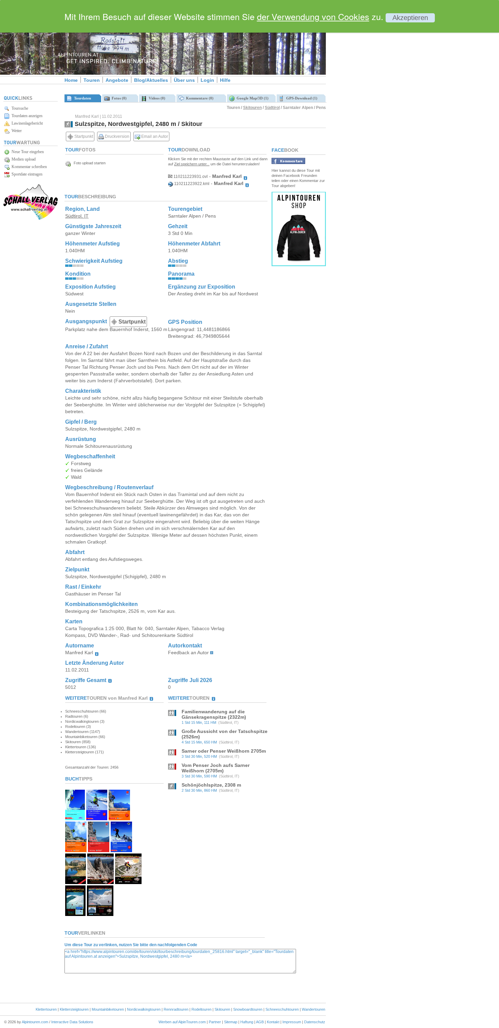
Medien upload (23, 159)
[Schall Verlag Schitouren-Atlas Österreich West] (75, 914)
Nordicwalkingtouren (144, 1009)
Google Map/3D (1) (252, 98)
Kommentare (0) (199, 98)
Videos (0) (156, 98)
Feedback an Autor (188, 652)
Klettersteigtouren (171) (84, 752)
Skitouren (252, 107)
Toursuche (19, 108)
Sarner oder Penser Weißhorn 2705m (224, 751)
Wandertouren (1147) (82, 732)
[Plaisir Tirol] (98, 850)
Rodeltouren (201, 1009)
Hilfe (225, 80)
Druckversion (116, 136)
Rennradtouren (176, 1009)
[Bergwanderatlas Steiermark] (75, 882)
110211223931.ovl (190, 176)
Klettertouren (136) (80, 747)
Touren (92, 80)
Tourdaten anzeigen (26, 115)
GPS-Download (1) (300, 98)
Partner (215, 1022)
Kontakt (273, 1022)
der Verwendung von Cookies (313, 16)
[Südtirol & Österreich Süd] (100, 914)
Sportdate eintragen (26, 174)
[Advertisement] (384, 116)
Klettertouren (46, 1009)
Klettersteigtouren (74, 1009)
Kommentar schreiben (28, 166)
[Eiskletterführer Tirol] (75, 818)
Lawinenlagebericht (26, 123)
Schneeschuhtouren (282, 1009)
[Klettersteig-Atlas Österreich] (128, 882)
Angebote (117, 80)
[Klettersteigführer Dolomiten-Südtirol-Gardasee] (119, 818)
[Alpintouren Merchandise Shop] (299, 264)
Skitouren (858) (78, 742)
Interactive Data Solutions (72, 1022)
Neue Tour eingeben (27, 151)
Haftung (246, 1022)
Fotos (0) (118, 98)
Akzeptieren (410, 17)
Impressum (291, 1022)
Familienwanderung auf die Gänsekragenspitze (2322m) (214, 714)
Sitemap (230, 1022)
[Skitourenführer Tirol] (121, 850)
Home (71, 80)
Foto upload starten (88, 163)
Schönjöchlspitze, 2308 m (211, 785)
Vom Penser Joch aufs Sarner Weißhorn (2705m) (216, 768)
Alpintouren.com (35, 1022)
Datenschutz (314, 1022)
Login (207, 80)
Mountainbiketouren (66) (85, 737)
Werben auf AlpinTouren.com (182, 1022)
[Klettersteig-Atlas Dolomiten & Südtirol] (100, 882)
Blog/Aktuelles (151, 80)
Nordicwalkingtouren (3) (85, 721)
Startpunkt (83, 136)
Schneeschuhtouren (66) (85, 711)
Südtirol (272, 107)
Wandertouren (313, 1009)
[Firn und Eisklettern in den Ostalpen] (96, 818)
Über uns (184, 80)
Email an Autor (154, 136)
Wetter (16, 130)
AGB (260, 1022)
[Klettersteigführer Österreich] (76, 850)
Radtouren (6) (76, 716)
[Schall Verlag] (30, 218)
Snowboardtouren (247, 1009)
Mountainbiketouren (108, 1009)
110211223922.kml (191, 183)
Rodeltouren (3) (78, 726)
